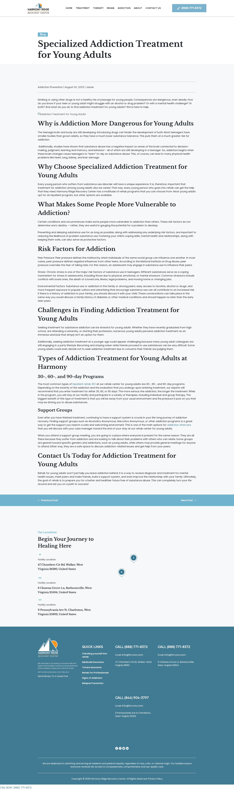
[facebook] (116, 748)
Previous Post (49, 500)
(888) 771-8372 (136, 647)
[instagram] (120, 748)
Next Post (187, 500)
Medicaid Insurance (93, 662)
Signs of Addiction (92, 678)
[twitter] (123, 748)
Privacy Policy (155, 778)
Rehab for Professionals (95, 672)
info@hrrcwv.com (132, 655)
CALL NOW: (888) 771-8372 (16, 787)
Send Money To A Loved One (53, 676)
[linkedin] (127, 748)
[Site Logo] (48, 647)
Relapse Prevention (92, 683)
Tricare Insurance (92, 667)
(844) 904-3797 (136, 698)
